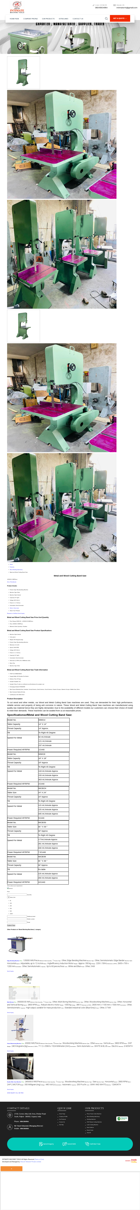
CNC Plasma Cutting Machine (94, 1122)
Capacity (12, 655)
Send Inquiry (21, 613)
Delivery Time (13, 679)
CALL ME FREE (19, 1092)
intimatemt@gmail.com (127, 7)
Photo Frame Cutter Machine (94, 1113)
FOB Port (12, 673)
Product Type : (70, 960)
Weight (11, 639)
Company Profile (30, 19)
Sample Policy (13, 684)
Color (11, 637)
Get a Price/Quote (11, 582)
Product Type (13, 642)
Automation (13, 658)
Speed (11, 647)
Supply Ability (13, 676)
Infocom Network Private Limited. (30, 1162)
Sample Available (14, 681)
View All (89, 1132)
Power (11, 652)
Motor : (59, 963)
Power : (88, 966)
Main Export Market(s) (15, 689)
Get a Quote (119, 18)
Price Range (13, 621)
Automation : (28, 966)
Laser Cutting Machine (92, 1124)
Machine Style (13, 634)
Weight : (82, 963)
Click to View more (14, 608)
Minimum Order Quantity (16, 626)
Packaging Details (14, 686)
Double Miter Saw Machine (14, 1081)
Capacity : (52, 966)
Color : (73, 966)
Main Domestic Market (15, 692)
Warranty (12, 644)
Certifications (13, 694)
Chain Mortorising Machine (14, 1043)
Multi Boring (10, 1002)
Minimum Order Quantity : (46, 960)
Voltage (12, 650)
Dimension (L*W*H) (14, 660)
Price (11, 623)
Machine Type (13, 665)
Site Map (61, 1124)
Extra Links (63, 19)
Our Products (48, 19)
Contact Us (78, 19)
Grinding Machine (91, 1119)
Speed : (29, 963)
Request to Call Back (12, 613)
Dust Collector (90, 1127)
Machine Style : (102, 1043)
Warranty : (126, 1046)
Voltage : (99, 963)
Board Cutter (90, 1130)
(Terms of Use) (39, 1159)
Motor (11, 663)
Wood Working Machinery (93, 1116)
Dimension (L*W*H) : (101, 1005)
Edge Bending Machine (13, 960)
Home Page (14, 19)
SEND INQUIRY (11, 1092)
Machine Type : (106, 960)
